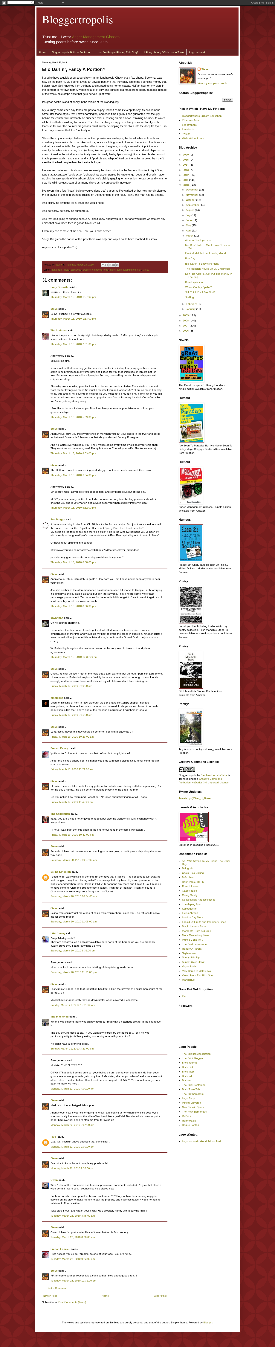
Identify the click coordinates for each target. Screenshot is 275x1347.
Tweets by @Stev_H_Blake (195, 798)
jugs (119, 270)
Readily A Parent (191, 948)
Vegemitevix (189, 966)
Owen (54, 1179)
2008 (186, 320)
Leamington (129, 270)
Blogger (207, 1322)
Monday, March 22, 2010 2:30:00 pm (72, 1146)
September (193, 204)
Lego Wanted (197, 52)
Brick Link (187, 1067)
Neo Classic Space (193, 1107)
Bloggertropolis (77, 19)
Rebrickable (189, 1120)
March (190, 235)
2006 (186, 330)
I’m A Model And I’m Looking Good (205, 253)
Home (42, 52)
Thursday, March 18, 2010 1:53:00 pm (73, 318)
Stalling (189, 297)
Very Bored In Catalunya (196, 970)
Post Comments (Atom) (72, 1302)
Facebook (188, 129)
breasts (87, 270)
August (190, 209)
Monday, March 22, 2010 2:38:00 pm (72, 1168)
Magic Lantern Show (194, 926)
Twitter (186, 133)
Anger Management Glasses (96, 37)
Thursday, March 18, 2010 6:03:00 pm (73, 453)
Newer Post (50, 1295)
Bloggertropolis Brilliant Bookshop (71, 52)
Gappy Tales (189, 890)
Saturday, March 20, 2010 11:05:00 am (74, 921)
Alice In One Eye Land (198, 240)
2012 (186, 174)
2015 (186, 159)
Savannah (57, 617)
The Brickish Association (196, 1053)
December (192, 189)
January (191, 308)
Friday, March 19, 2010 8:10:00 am (71, 685)
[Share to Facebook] (114, 265)
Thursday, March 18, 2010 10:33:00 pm (74, 656)
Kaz (184, 996)
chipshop (97, 270)
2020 (186, 154)
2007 (186, 325)
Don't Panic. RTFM (193, 881)
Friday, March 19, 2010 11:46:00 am (72, 801)
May (189, 225)
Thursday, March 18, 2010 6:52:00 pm (73, 507)
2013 (186, 169)
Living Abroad (190, 912)
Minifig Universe (191, 1102)
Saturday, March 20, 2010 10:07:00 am (74, 859)
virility (146, 270)
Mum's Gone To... (192, 939)
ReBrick (186, 1116)
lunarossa (57, 697)
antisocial (57, 270)
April (189, 230)
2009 (186, 315)
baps (66, 270)
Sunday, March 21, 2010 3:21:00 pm (72, 1048)
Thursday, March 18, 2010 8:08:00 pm (73, 562)
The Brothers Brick (193, 1093)
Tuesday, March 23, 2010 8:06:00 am (73, 1237)
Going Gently (190, 895)
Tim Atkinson (59, 330)
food (105, 270)
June (189, 220)
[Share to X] (110, 265)
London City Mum (192, 917)
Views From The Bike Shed (198, 975)
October (191, 199)
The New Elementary (194, 1111)
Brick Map (188, 1071)
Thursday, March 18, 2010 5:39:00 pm (73, 417)
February (192, 303)
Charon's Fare (190, 120)
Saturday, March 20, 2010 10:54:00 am (74, 896)
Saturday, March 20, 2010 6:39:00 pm (73, 950)
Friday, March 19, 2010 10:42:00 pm (72, 834)
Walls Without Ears (193, 138)
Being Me (187, 868)
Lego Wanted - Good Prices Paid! (201, 1141)
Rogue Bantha (190, 1124)
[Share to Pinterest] (117, 265)
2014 (186, 164)
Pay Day (190, 258)
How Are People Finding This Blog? (117, 52)
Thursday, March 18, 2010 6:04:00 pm (73, 475)
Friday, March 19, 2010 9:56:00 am (71, 714)
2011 (186, 180)
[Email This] (103, 265)
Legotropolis (189, 124)
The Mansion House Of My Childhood (207, 268)
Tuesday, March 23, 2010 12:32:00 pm (73, 1280)
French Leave (190, 886)
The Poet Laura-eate (194, 944)
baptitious (76, 270)
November (192, 194)
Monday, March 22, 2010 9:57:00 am (72, 1124)
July (188, 215)
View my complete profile (212, 83)
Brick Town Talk (191, 1089)
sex (139, 270)
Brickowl (187, 1076)
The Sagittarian (60, 813)
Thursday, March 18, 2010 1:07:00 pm (73, 296)
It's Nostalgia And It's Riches (198, 899)
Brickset (186, 1080)
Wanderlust (188, 979)
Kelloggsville (189, 908)
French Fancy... (60, 748)
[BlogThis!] (107, 265)
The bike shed (60, 1016)
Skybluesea (189, 953)
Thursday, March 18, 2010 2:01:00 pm (73, 344)
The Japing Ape (191, 904)
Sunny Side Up (191, 957)
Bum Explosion (194, 281)
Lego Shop (188, 1098)
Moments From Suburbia (197, 930)
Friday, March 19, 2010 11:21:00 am (72, 769)
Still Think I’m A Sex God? (200, 292)
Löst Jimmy (58, 933)
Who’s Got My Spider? (198, 287)
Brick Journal (189, 1062)
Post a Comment (57, 1288)
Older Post (160, 1295)
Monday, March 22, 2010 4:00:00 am (72, 1088)
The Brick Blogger (192, 1058)
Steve (58, 264)
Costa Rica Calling (193, 872)
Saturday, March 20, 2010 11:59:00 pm (74, 972)
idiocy (113, 270)
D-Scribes (188, 877)
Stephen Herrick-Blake (214, 775)
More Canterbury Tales (195, 935)
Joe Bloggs (58, 519)
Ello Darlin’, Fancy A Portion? (202, 263)
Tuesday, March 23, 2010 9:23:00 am (73, 1258)
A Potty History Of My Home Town (164, 52)
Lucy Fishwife (59, 287)
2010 (186, 185)
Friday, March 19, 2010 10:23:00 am (72, 736)
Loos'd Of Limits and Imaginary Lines (204, 921)
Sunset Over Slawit (193, 961)
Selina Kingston (61, 871)
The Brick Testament (194, 1084)
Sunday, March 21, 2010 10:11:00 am (73, 1004)
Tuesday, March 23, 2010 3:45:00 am (73, 1215)
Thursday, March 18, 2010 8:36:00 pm (73, 606)
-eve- (54, 1136)
